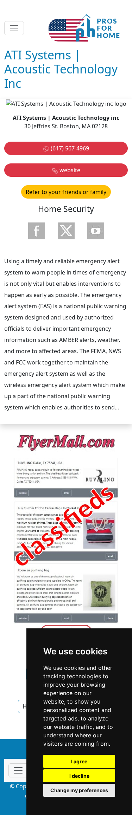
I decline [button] (79, 776)
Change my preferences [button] (79, 790)
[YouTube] (95, 230)
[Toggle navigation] (14, 28)
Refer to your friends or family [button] (66, 192)
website (69, 170)
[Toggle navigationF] (18, 770)
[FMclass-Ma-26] (66, 537)
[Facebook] (36, 230)
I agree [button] (79, 761)
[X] (66, 230)
